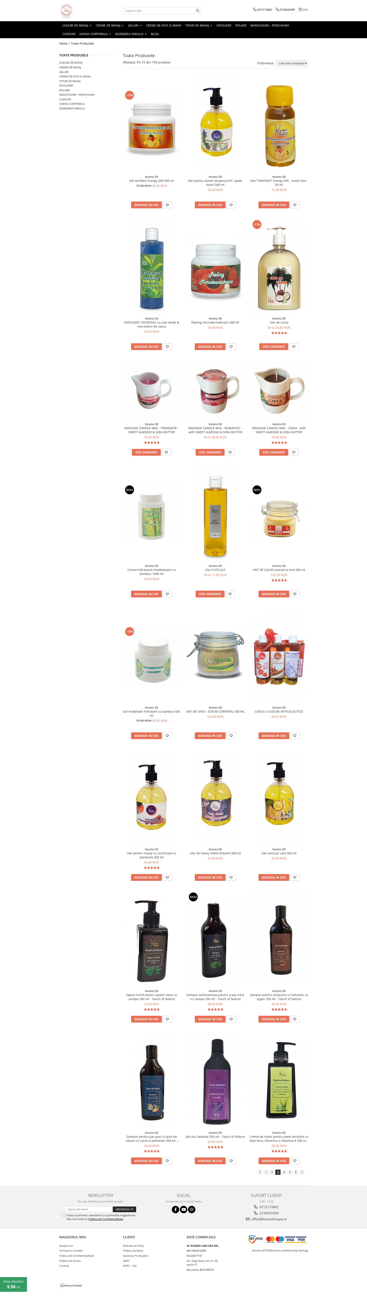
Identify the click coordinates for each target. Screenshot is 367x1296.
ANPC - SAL (130, 1266)
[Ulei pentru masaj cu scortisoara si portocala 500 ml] (151, 797)
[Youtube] (183, 1209)
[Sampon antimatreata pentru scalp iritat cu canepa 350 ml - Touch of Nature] (215, 939)
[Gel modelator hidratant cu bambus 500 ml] (151, 655)
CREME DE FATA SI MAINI (75, 76)
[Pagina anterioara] (260, 1172)
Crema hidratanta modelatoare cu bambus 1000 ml (151, 572)
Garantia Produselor (135, 1256)
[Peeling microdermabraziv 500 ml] (215, 266)
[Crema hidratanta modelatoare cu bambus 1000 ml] (151, 514)
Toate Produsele (82, 43)
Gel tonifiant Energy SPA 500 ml (151, 181)
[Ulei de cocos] (279, 266)
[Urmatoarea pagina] (302, 1172)
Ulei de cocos (279, 322)
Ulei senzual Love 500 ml (278, 853)
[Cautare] (198, 10)
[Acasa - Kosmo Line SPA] (80, 10)
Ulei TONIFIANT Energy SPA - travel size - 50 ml (279, 183)
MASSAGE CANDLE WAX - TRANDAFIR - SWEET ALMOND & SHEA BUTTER (151, 430)
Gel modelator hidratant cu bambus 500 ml (151, 713)
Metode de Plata (133, 1246)
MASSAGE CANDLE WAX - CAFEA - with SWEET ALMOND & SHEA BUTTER (279, 430)
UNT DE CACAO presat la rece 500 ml (279, 570)
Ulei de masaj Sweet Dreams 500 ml (215, 853)
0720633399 (269, 1213)
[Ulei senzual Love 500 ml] (279, 797)
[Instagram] (191, 1209)
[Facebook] (175, 1209)
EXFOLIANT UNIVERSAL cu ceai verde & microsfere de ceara (151, 324)
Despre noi (66, 1246)
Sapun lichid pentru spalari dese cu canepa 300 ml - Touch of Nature (151, 997)
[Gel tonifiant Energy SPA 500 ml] (151, 125)
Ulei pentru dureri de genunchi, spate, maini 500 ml (215, 183)
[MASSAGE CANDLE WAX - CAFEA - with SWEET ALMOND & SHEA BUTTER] (279, 390)
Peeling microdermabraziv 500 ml (215, 322)
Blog (155, 34)
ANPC (126, 1261)
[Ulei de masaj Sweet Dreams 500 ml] (215, 797)
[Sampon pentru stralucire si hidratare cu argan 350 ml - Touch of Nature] (279, 939)
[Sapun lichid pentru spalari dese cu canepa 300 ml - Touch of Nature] (151, 939)
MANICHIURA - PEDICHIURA (77, 95)
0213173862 (269, 1207)
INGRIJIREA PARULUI (72, 108)
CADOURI (65, 99)
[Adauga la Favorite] (167, 205)
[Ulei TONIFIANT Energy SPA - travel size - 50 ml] (279, 125)
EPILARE (64, 90)
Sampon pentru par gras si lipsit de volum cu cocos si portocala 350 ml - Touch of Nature (151, 1139)
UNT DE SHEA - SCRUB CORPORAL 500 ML (215, 711)
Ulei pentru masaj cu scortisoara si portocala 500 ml (151, 855)
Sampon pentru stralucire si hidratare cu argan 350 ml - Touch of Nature (279, 997)
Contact (64, 1266)
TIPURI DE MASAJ (69, 81)
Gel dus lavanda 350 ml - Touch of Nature (215, 1137)
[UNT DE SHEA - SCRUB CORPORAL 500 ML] (215, 655)
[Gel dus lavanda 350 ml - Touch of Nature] (215, 1081)
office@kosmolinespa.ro (269, 1219)
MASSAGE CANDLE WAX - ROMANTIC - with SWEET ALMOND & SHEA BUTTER (215, 430)
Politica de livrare (70, 1261)
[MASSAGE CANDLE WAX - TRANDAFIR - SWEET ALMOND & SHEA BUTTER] (151, 390)
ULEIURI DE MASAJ (70, 62)
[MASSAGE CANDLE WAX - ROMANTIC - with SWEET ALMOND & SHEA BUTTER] (215, 390)
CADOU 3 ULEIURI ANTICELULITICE (279, 711)
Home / (64, 43)
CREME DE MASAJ (70, 67)
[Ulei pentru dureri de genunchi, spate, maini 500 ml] (215, 125)
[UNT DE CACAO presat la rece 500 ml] (279, 514)
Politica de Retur (133, 1251)
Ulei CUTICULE (215, 570)
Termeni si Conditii (71, 1251)
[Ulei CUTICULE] (215, 514)
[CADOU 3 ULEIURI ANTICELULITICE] (279, 655)
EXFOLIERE (66, 85)
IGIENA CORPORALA (72, 104)
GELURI (64, 72)
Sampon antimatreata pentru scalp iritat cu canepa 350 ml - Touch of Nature (215, 997)
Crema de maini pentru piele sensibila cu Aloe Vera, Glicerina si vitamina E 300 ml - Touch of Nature (279, 1139)
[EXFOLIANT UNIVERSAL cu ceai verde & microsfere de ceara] (151, 266)
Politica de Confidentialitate (105, 1219)
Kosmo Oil (151, 177)
